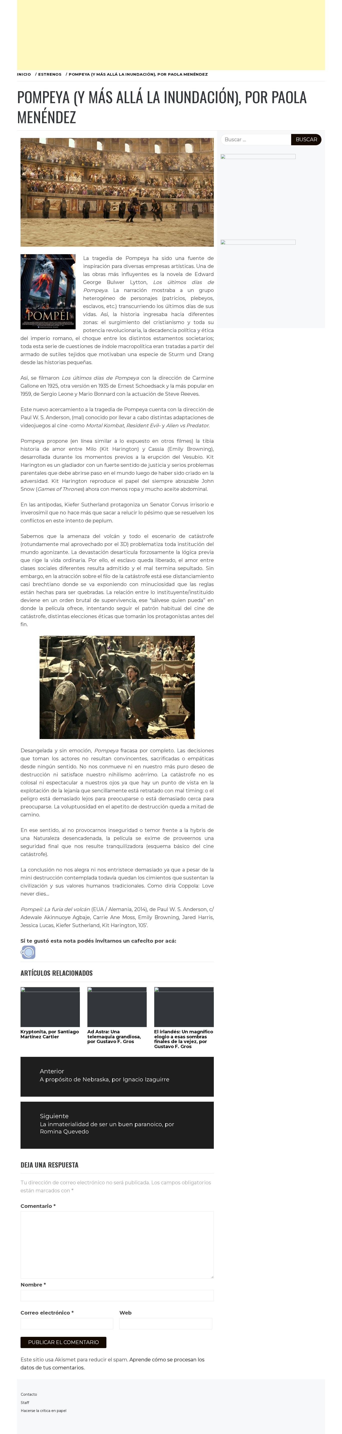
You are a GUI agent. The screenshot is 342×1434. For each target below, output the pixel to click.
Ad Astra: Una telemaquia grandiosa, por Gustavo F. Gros (114, 1037)
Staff (25, 1402)
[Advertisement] (167, 35)
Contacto (29, 1394)
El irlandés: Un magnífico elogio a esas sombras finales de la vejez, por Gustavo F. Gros (183, 1039)
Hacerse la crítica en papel (43, 1410)
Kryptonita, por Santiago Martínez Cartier (50, 1034)
